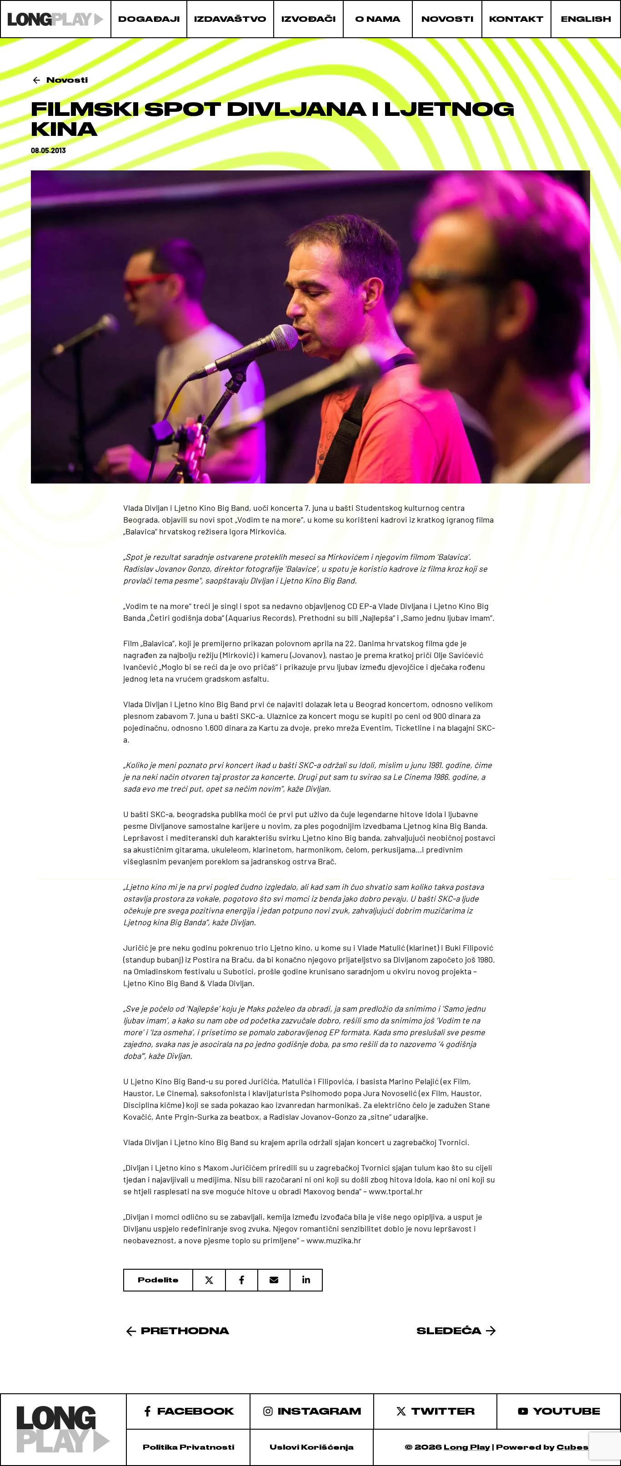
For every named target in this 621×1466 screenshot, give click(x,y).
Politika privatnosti (188, 1447)
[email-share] (273, 1280)
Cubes (572, 1447)
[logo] (55, 19)
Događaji (149, 19)
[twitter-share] (208, 1280)
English (586, 19)
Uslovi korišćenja (312, 1447)
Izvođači (308, 19)
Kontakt (516, 19)
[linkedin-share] (306, 1280)
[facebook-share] (241, 1280)
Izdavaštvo (230, 19)
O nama (378, 19)
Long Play (467, 1447)
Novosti (447, 19)
